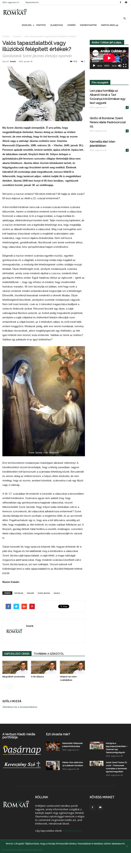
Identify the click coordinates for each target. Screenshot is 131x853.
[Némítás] (119, 65)
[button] (124, 18)
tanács (57, 593)
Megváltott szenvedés (13, 676)
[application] (109, 58)
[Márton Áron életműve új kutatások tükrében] (53, 765)
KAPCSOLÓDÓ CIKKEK (17, 653)
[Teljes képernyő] (124, 65)
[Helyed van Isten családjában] (72, 667)
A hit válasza (37, 676)
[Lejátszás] (94, 65)
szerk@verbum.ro (72, 830)
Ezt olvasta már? (58, 734)
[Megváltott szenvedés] (14, 667)
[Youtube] (126, 2)
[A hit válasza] (43, 667)
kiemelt (30, 593)
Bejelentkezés (32, 2)
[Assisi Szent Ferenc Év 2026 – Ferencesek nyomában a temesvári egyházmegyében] (96, 763)
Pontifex (41, 25)
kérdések (18, 593)
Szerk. (13, 61)
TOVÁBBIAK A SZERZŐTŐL (49, 653)
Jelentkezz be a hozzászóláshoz (19, 707)
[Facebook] (120, 2)
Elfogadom (65, 848)
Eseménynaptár (88, 25)
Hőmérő (71, 25)
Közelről (27, 25)
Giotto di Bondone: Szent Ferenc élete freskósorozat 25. (108, 122)
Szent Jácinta (44, 593)
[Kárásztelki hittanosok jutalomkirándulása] (53, 746)
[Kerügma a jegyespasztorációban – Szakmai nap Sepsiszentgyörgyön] (96, 745)
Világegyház (56, 25)
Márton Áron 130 (109, 25)
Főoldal (6, 36)
